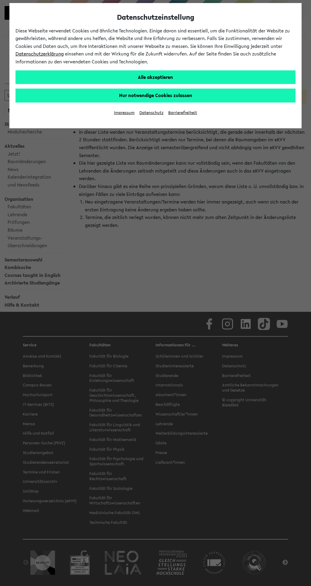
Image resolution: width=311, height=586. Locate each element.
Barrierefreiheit (182, 113)
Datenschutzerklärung (39, 53)
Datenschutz (151, 113)
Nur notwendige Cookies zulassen (155, 95)
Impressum (124, 113)
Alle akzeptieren (155, 77)
